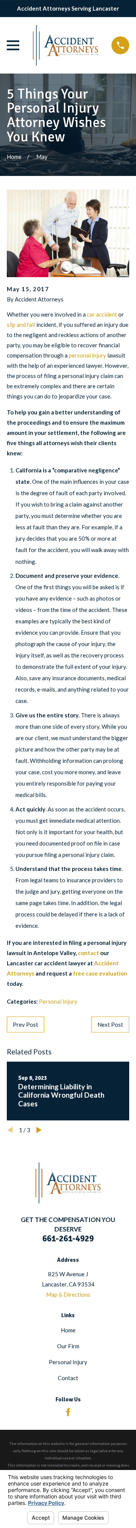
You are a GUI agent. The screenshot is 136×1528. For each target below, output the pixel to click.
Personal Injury (58, 1001)
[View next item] (39, 1130)
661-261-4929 (68, 1238)
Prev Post (25, 1024)
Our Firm (68, 1346)
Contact (68, 1377)
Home (68, 1330)
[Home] (65, 45)
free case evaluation (100, 973)
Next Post (110, 1024)
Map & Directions (68, 1294)
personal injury (87, 355)
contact (88, 952)
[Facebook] (68, 1412)
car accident (102, 314)
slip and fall (21, 324)
